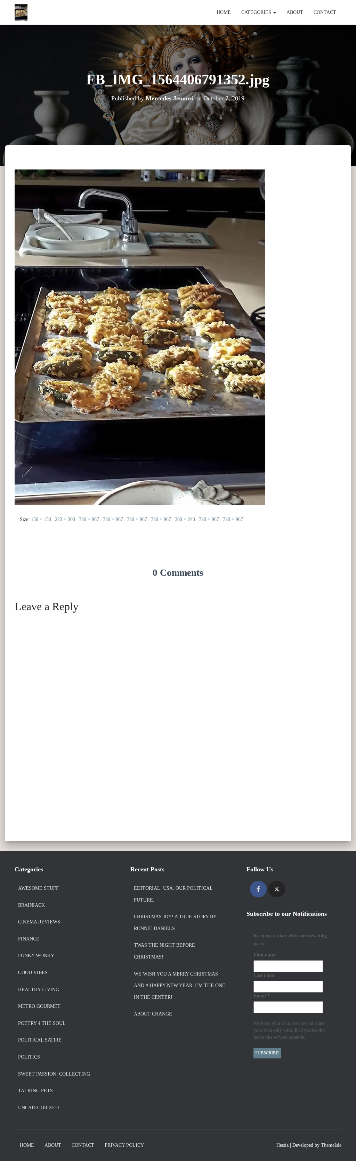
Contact (325, 12)
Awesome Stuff (38, 888)
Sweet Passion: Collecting (54, 1074)
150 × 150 (41, 519)
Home (224, 12)
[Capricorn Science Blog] (21, 12)
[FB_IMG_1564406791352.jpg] (140, 337)
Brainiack (31, 905)
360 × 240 (185, 519)
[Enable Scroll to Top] (342, 1147)
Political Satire (40, 1040)
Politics (29, 1057)
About (294, 12)
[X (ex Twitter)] (276, 889)
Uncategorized (38, 1107)
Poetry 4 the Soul (42, 1023)
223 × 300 (65, 519)
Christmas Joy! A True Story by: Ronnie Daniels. (176, 922)
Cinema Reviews (39, 921)
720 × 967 (89, 519)
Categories (257, 12)
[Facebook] (258, 889)
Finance (28, 939)
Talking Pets (35, 1090)
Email (261, 995)
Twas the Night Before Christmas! (164, 951)
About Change (153, 1014)
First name (264, 954)
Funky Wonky (36, 955)
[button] (274, 12)
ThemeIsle (331, 1145)
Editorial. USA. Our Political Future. (173, 894)
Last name (264, 975)
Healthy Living (38, 989)
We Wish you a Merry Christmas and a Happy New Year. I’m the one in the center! (179, 985)
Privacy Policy (124, 1145)
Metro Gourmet (39, 1006)
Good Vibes (33, 972)
